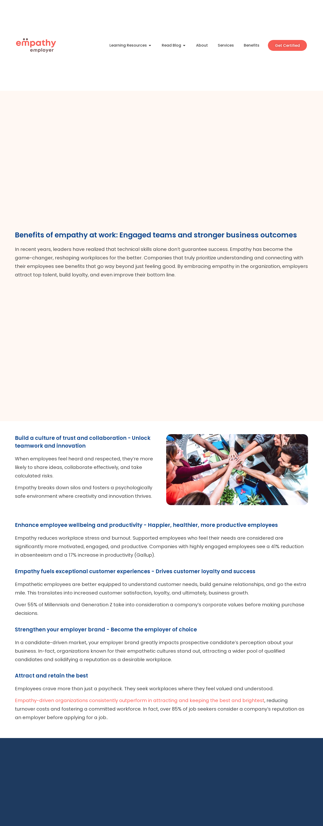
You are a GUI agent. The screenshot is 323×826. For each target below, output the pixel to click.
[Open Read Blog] (184, 45)
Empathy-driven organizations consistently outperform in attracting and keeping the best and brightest (139, 700)
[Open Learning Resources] (150, 45)
